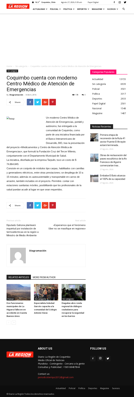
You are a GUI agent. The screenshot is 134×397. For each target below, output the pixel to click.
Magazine (97, 9)
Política (67, 9)
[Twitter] (125, 2)
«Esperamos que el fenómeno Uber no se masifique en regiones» (67, 227)
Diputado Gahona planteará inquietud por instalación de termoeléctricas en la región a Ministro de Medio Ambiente (23, 230)
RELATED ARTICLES (18, 277)
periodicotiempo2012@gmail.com (56, 377)
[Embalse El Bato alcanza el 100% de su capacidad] (94, 178)
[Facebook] (114, 2)
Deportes (82, 9)
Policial (54, 9)
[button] (123, 9)
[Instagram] (119, 2)
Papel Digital (93, 2)
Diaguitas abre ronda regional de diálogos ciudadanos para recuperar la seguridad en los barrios (73, 309)
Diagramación (16, 94)
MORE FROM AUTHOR (44, 277)
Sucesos (111, 9)
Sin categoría (21, 66)
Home (9, 66)
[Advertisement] (67, 37)
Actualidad (39, 9)
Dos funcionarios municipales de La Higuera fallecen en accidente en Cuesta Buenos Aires (17, 309)
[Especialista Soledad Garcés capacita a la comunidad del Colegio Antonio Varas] (46, 292)
